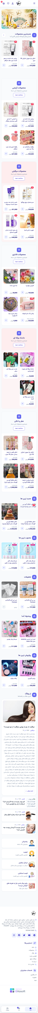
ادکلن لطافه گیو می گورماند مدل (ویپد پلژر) (10, 481)
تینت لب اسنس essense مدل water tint (28, 640)
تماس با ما (31, 964)
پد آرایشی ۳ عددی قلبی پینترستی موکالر (11, 120)
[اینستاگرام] (14, 935)
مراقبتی (32, 730)
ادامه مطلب (30, 791)
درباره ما (34, 962)
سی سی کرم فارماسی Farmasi (11, 601)
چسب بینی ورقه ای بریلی (12, 370)
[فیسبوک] (19, 935)
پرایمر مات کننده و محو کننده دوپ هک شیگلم (10, 60)
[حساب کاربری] (13, 3)
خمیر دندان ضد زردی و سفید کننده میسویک (10, 203)
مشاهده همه (19, 95)
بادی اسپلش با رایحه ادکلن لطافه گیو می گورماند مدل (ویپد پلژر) (27, 481)
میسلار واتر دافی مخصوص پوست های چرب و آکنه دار (29, 562)
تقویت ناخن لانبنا (29, 230)
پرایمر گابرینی (31, 679)
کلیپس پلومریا (30, 286)
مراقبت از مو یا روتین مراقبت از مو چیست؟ (19, 727)
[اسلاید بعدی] (4, 19)
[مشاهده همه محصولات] (4, 35)
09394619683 (30, 931)
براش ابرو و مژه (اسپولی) (12, 315)
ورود (35, 980)
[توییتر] (24, 935)
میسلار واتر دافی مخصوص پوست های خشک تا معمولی (11, 562)
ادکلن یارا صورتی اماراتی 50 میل (27, 60)
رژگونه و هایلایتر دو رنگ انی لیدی (28, 148)
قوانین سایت (33, 956)
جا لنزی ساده (13, 286)
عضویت (34, 977)
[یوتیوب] (29, 935)
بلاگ (33, 953)
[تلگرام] (34, 935)
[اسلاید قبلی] (34, 19)
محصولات (31, 950)
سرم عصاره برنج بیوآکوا (27, 202)
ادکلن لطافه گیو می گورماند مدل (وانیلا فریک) (28, 523)
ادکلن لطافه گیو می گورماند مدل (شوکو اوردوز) (9, 523)
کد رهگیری (33, 975)
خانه (33, 947)
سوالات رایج (33, 959)
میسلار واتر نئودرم (12, 639)
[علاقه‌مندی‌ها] (8, 3)
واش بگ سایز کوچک (28, 314)
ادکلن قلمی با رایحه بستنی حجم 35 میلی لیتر (11, 453)
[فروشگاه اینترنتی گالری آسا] (33, 913)
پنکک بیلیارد (13, 679)
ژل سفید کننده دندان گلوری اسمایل (11, 231)
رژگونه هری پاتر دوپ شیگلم (11, 148)
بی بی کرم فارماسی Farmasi (30, 601)
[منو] (34, 3)
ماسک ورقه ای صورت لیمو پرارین (28, 370)
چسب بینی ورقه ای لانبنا (28, 398)
